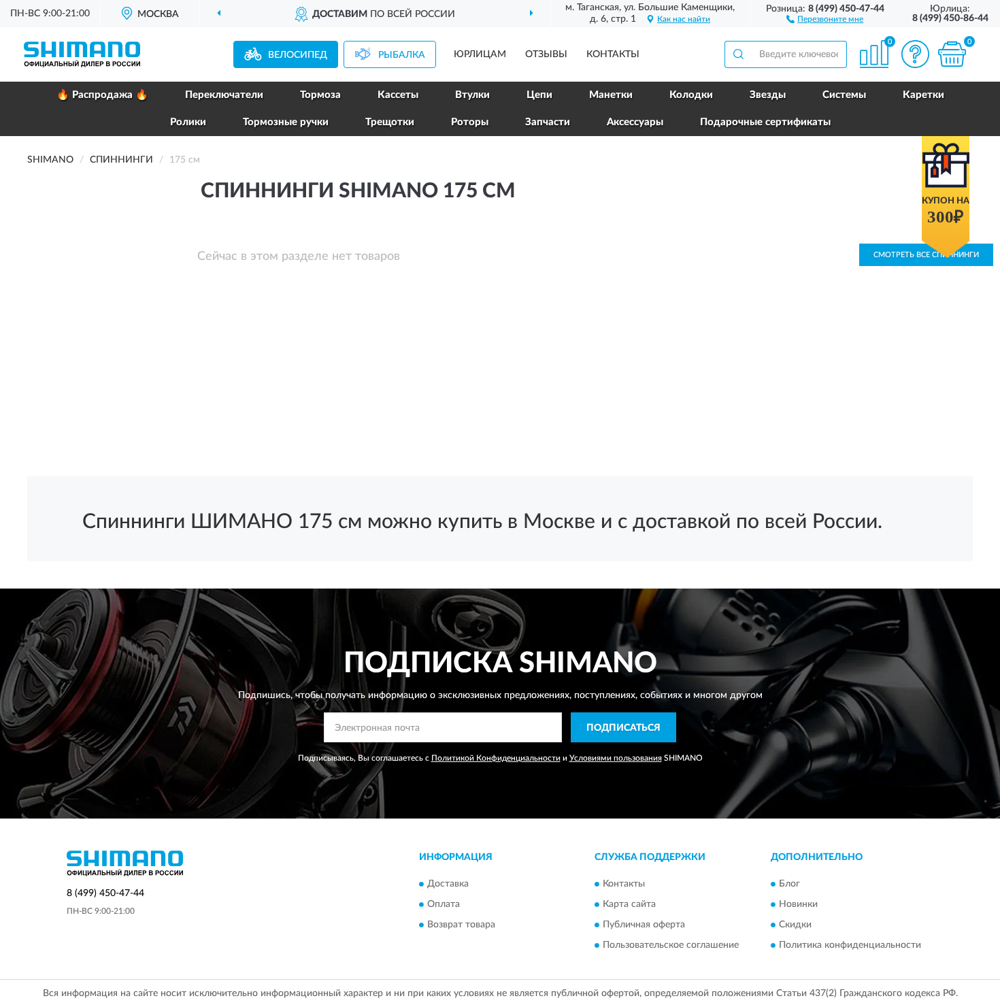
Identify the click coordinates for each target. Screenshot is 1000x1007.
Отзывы (546, 54)
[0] (952, 54)
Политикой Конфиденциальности (496, 758)
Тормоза (320, 95)
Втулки (472, 95)
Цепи (539, 95)
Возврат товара (461, 924)
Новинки (798, 904)
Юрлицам (480, 54)
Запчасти (547, 122)
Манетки (611, 95)
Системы (844, 95)
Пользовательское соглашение (671, 945)
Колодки (691, 95)
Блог (789, 884)
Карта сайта (629, 904)
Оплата (443, 904)
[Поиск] (738, 54)
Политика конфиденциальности (850, 945)
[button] (824, 18)
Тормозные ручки (286, 122)
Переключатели (224, 95)
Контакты (612, 54)
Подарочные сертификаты (765, 122)
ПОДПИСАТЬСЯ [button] (623, 728)
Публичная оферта (644, 924)
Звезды (768, 95)
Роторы (469, 122)
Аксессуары (635, 122)
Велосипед (297, 55)
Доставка (448, 884)
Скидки (795, 924)
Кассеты (398, 95)
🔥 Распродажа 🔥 (102, 95)
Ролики (188, 122)
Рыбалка (401, 55)
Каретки (923, 95)
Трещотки (389, 122)
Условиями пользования (615, 758)
